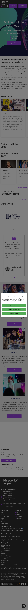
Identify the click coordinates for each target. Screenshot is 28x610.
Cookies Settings (14, 305)
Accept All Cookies (14, 313)
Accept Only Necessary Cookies (14, 309)
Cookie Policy (12, 301)
